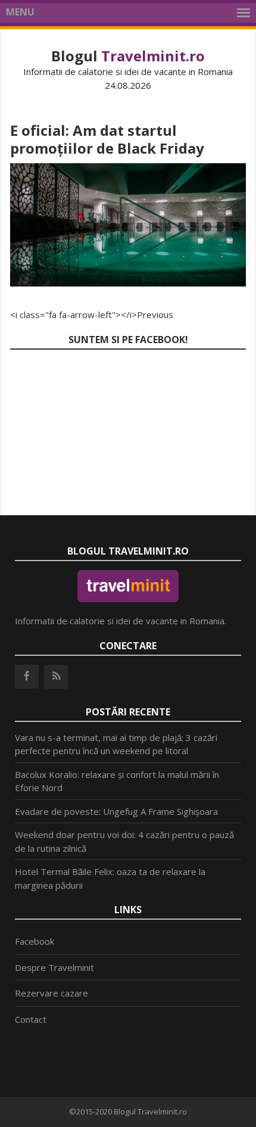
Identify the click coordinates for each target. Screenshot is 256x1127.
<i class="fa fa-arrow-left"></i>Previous (91, 314)
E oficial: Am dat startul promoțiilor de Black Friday (107, 139)
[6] (128, 282)
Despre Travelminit (54, 967)
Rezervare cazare (51, 993)
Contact (30, 1019)
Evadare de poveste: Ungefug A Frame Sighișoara (116, 811)
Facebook (34, 941)
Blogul (128, 56)
